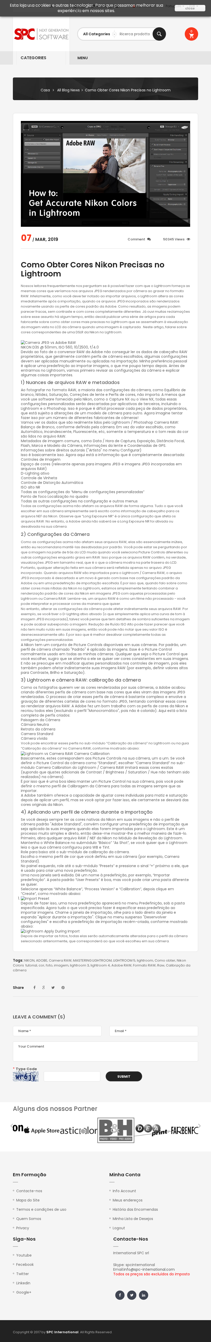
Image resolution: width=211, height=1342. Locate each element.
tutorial (31, 965)
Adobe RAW (121, 965)
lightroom (145, 960)
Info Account (124, 1190)
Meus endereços (128, 1200)
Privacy (22, 1228)
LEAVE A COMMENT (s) (39, 1017)
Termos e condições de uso (41, 1209)
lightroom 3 (79, 965)
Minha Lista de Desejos (133, 1218)
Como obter (165, 960)
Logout (119, 1228)
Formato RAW (144, 965)
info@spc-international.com (149, 1269)
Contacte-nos (29, 1190)
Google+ (23, 1292)
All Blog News (68, 90)
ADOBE (41, 960)
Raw (160, 965)
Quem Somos (28, 1218)
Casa (45, 90)
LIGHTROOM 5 (124, 960)
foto (49, 965)
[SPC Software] (41, 34)
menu (82, 57)
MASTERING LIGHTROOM (92, 960)
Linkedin (23, 1283)
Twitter (22, 1273)
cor (41, 965)
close (190, 8)
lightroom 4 (100, 965)
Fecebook (25, 1264)
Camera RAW (60, 960)
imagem (61, 965)
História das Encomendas (135, 1209)
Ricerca (159, 34)
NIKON (29, 960)
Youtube (24, 1255)
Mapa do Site (28, 1200)
